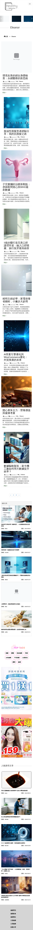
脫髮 (7, 653)
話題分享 (13, 927)
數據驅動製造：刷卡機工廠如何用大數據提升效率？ (16, 469)
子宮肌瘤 (16, 657)
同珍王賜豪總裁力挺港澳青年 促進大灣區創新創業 (14, 790)
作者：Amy (4, 606)
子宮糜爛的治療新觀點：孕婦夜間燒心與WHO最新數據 (16, 187)
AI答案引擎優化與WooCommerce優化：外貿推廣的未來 (16, 357)
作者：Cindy (4, 873)
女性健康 (8, 657)
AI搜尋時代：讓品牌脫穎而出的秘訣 (10, 604)
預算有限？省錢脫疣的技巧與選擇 (10, 550)
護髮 (12, 653)
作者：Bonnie (4, 845)
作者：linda (4, 528)
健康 (19, 662)
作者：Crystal (4, 552)
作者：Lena (4, 793)
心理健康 (13, 924)
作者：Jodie (4, 632)
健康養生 (13, 917)
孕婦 (26, 653)
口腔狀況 (25, 657)
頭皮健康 (19, 653)
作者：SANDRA (5, 900)
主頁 (6, 36)
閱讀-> (4, 92)
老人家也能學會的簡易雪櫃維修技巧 (10, 817)
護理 (14, 662)
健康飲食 (13, 913)
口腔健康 (13, 920)
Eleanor (14, 36)
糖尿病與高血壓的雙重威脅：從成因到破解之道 (13, 629)
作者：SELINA (4, 819)
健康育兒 (13, 910)
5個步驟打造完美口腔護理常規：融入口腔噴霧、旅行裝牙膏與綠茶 (16, 246)
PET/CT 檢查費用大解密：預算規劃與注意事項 (13, 843)
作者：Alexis (4, 579)
